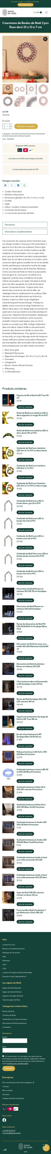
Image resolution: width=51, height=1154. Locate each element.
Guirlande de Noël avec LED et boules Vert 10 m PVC (30, 519)
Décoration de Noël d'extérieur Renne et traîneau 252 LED (30, 665)
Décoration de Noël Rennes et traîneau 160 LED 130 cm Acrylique (31, 590)
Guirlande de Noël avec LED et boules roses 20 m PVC (30, 537)
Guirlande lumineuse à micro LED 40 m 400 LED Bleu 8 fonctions (32, 770)
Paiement (6, 960)
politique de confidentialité (17, 1063)
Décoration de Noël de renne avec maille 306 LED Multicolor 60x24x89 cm (32, 646)
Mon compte (7, 1090)
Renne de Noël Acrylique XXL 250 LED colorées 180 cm (31, 700)
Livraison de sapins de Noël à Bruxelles (17, 972)
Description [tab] (10, 224)
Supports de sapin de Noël (12, 996)
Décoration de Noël (19, 134)
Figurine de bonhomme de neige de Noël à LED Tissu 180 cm (32, 718)
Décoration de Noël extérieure (14, 1023)
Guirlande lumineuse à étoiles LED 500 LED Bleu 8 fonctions (32, 823)
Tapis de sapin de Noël (11, 1000)
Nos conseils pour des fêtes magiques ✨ (18, 1082)
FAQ (4, 957)
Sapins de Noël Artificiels (12, 992)
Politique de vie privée (11, 953)
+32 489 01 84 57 (8, 1131)
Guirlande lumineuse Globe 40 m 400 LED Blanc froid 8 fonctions (31, 806)
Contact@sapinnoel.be (11, 1133)
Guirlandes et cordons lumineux (14, 1019)
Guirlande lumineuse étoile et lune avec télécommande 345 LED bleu (32, 876)
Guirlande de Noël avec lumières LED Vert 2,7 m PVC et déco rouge (32, 484)
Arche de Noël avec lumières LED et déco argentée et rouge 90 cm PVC (32, 414)
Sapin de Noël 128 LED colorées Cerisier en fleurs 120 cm (30, 893)
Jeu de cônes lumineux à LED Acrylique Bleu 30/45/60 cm (29, 735)
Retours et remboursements (13, 949)
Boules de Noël (8, 1011)
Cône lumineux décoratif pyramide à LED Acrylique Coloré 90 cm (32, 682)
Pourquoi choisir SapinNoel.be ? (14, 976)
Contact (5, 1086)
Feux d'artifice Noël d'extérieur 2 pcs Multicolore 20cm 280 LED (31, 911)
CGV (4, 964)
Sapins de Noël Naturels (11, 988)
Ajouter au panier (26, 126)
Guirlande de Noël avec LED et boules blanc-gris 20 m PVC (30, 502)
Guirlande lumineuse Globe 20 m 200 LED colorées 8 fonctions (31, 788)
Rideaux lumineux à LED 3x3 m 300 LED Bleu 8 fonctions (32, 753)
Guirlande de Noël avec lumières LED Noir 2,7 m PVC (31, 467)
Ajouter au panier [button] (25, 407)
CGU (4, 968)
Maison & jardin (24, 136)
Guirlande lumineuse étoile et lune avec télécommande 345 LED (32, 858)
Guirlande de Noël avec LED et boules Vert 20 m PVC (30, 572)
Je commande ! (25, 5)
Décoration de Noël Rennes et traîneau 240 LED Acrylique (30, 607)
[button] (45, 39)
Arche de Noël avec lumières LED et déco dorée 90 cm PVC (32, 431)
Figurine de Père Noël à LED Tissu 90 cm (33, 396)
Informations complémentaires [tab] (18, 231)
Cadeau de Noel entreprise (13, 1098)
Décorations (31, 134)
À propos (5, 1094)
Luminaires (6, 1027)
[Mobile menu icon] (46, 12)
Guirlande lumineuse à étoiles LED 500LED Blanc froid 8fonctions (32, 841)
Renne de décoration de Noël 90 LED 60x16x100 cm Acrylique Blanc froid (32, 626)
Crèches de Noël (9, 1015)
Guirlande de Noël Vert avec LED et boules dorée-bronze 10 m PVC (32, 554)
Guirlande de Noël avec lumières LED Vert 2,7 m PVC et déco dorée (32, 449)
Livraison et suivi (8, 945)
